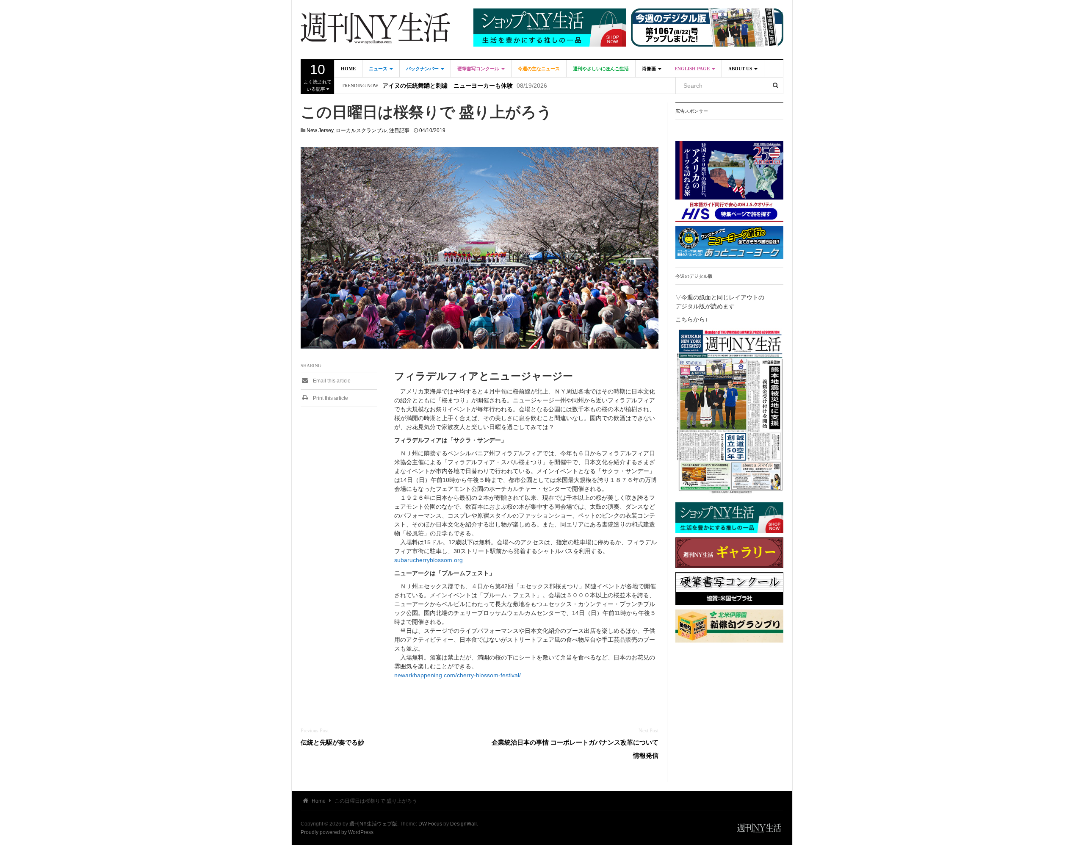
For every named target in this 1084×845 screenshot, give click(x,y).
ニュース (379, 68)
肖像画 (649, 68)
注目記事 (399, 130)
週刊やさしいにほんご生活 (601, 68)
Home (348, 68)
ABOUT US (740, 68)
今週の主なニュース (539, 68)
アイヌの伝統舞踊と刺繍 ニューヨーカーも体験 (447, 86)
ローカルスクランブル (361, 130)
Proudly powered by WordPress (337, 832)
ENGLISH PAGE (693, 68)
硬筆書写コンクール (479, 68)
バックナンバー (423, 68)
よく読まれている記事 (318, 76)
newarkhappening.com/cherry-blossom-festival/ (457, 675)
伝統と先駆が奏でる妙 (332, 742)
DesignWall (463, 824)
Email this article (331, 381)
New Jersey (320, 130)
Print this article (330, 398)
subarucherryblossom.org (428, 560)
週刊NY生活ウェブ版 (373, 824)
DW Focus (430, 824)
